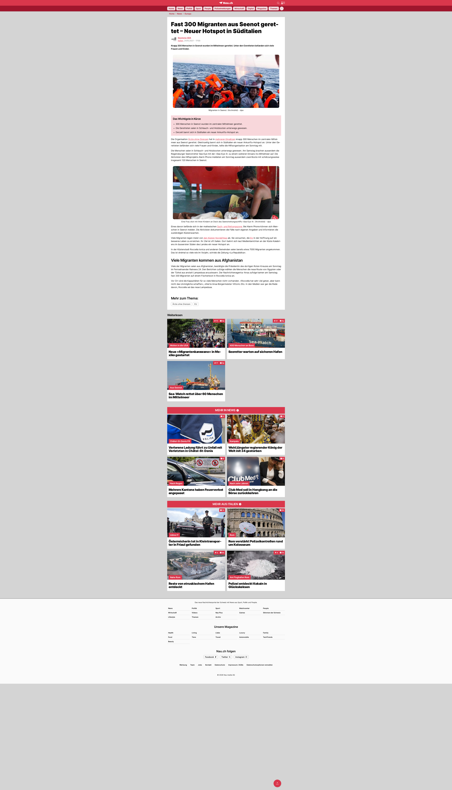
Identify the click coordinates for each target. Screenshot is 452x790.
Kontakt (208, 665)
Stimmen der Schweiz (272, 613)
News (179, 14)
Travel (218, 637)
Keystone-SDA (184, 38)
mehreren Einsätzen (225, 139)
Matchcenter (244, 608)
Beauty (171, 641)
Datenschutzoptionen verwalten (260, 665)
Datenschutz (220, 665)
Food (170, 637)
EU (251, 238)
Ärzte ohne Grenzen (198, 139)
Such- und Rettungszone (229, 226)
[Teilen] (277, 783)
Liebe (218, 633)
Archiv (218, 617)
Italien (180, 40)
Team (192, 665)
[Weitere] (282, 8)
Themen (195, 617)
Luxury (242, 633)
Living (194, 633)
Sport (218, 608)
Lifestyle (171, 617)
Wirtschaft (172, 613)
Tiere (194, 637)
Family (265, 633)
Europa (188, 14)
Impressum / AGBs (235, 665)
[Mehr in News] (226, 410)
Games (242, 613)
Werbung (183, 665)
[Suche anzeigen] (278, 2)
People (266, 608)
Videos (194, 613)
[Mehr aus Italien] (226, 504)
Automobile (244, 637)
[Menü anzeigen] (283, 3)
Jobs (200, 665)
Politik (194, 608)
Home (171, 14)
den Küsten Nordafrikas (215, 238)
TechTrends (267, 637)
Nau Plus (219, 613)
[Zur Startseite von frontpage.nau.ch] (226, 3)
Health (170, 633)
